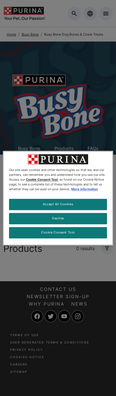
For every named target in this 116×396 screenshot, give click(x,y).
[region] (58, 198)
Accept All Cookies (58, 204)
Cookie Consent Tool (58, 232)
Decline (58, 218)
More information (84, 189)
